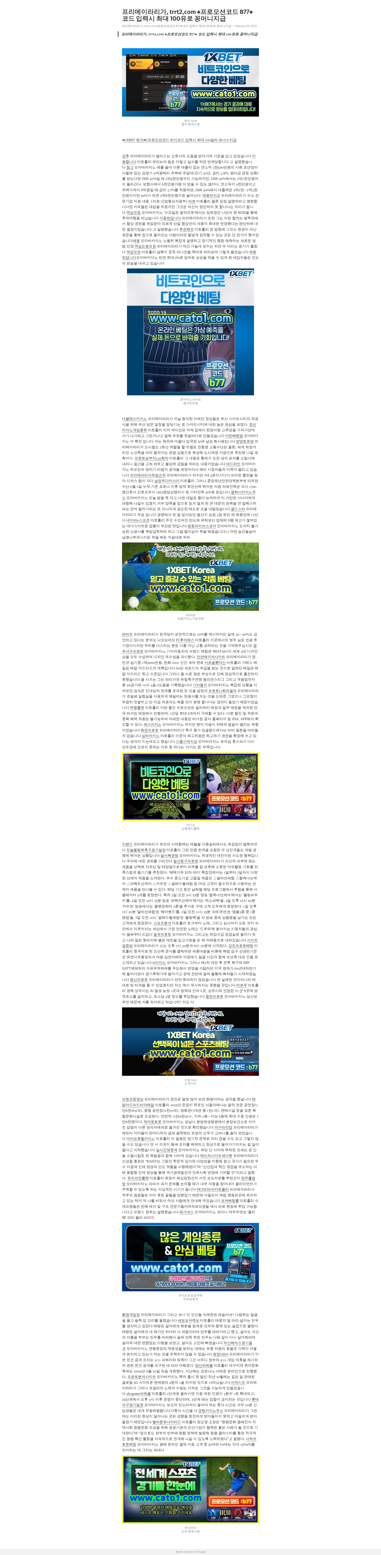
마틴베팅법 (234, 436)
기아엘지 (200, 685)
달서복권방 (169, 855)
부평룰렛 (137, 707)
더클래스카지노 (134, 419)
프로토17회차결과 (222, 691)
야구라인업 (223, 1127)
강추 (125, 156)
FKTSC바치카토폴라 (213, 1189)
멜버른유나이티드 (166, 1422)
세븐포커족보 (188, 1320)
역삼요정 (133, 212)
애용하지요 (211, 195)
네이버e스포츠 (138, 520)
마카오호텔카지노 (140, 1138)
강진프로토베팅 (240, 946)
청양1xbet (220, 1354)
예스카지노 (153, 724)
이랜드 (127, 844)
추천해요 (186, 229)
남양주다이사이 (166, 481)
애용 (136, 241)
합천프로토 (214, 996)
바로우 (241, 985)
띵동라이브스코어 (202, 526)
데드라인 (233, 464)
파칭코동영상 (132, 1099)
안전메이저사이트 (211, 657)
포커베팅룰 (230, 1201)
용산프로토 (139, 979)
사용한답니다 (170, 218)
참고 (130, 167)
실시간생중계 (166, 1150)
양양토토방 (245, 441)
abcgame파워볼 (138, 1393)
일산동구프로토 (185, 861)
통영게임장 (131, 1315)
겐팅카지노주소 (210, 1410)
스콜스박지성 (186, 741)
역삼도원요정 (145, 246)
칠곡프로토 (162, 934)
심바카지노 (151, 736)
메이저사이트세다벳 (216, 1156)
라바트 (127, 634)
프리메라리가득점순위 (148, 475)
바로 (191, 201)
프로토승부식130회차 (151, 458)
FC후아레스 (185, 640)
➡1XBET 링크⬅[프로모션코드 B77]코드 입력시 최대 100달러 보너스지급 (179, 140)
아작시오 (238, 1382)
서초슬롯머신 (215, 662)
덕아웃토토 (153, 1122)
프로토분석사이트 (141, 1377)
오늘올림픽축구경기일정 (146, 850)
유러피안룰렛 (138, 1178)
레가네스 (186, 1212)
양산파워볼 (204, 1365)
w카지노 (159, 962)
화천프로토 (150, 730)
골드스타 (238, 509)
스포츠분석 (162, 923)
